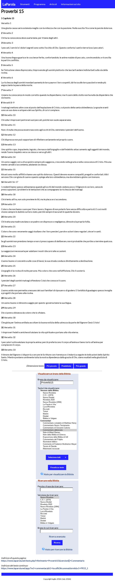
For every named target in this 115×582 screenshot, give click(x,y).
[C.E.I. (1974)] (58, 395)
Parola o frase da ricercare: (50, 486)
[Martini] (58, 414)
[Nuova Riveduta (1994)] (58, 402)
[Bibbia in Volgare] (58, 418)
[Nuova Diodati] (58, 397)
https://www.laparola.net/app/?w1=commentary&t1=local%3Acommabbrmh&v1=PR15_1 (44, 568)
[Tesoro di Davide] (58, 446)
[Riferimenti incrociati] (58, 449)
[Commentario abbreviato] (58, 430)
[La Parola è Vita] (58, 404)
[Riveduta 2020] (58, 400)
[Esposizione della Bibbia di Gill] (58, 437)
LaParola (9, 4)
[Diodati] (58, 416)
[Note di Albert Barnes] (58, 432)
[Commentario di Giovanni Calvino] (58, 428)
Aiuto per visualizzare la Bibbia (58, 474)
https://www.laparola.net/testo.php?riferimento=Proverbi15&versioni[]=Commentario (42, 560)
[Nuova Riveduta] (58, 393)
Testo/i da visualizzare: (49, 388)
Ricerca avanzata (57, 536)
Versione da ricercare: (48, 495)
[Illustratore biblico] (58, 442)
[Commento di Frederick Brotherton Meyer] (58, 444)
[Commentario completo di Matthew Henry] (58, 423)
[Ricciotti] (58, 409)
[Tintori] (58, 411)
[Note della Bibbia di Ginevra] (58, 435)
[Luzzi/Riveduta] (58, 407)
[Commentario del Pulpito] (58, 439)
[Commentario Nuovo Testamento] (58, 425)
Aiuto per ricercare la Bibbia (58, 549)
